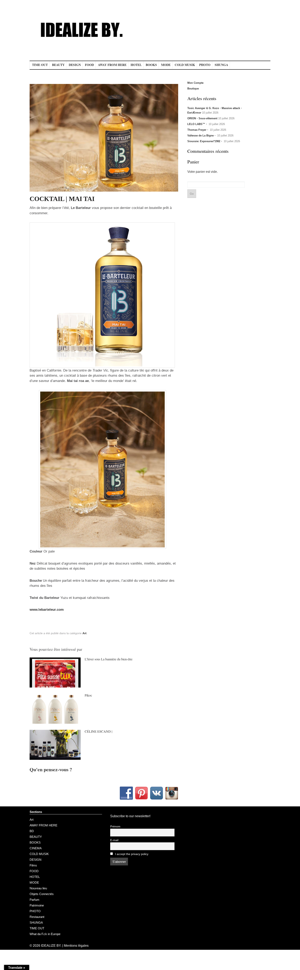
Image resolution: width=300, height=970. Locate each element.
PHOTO (204, 65)
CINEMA (36, 848)
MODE (166, 65)
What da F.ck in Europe (45, 934)
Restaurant (37, 917)
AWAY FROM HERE (112, 65)
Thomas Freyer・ (198, 129)
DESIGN (75, 65)
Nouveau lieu (38, 888)
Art (84, 633)
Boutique (193, 88)
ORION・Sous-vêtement (202, 118)
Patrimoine (37, 905)
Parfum (34, 899)
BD (32, 831)
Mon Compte (195, 82)
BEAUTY (58, 65)
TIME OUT (40, 65)
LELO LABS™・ (197, 124)
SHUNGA (221, 65)
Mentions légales (76, 945)
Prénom (115, 826)
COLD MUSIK (185, 65)
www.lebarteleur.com (47, 610)
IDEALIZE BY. (51, 945)
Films (33, 865)
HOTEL (136, 65)
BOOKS (151, 65)
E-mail (114, 840)
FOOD (89, 65)
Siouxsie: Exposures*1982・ (205, 141)
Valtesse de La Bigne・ (201, 135)
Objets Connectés (42, 894)
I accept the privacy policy (131, 854)
